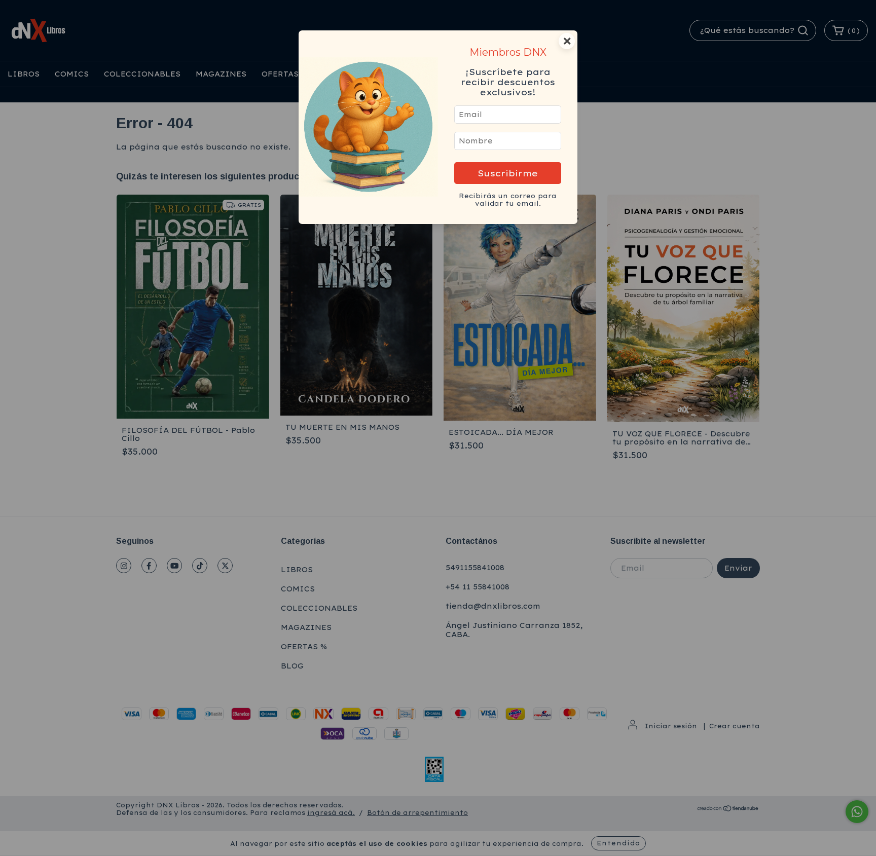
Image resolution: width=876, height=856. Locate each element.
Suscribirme (508, 173)
